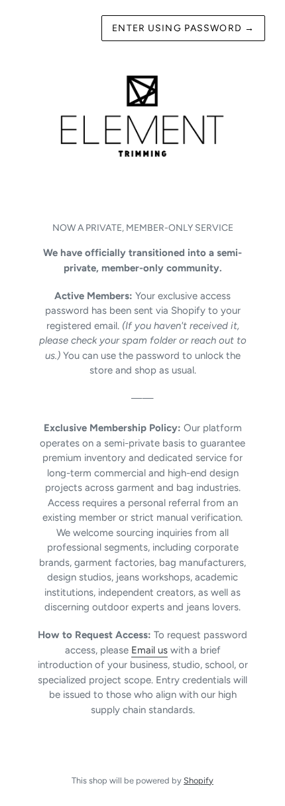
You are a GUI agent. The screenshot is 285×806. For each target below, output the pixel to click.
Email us (149, 650)
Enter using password (183, 28)
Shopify (198, 780)
